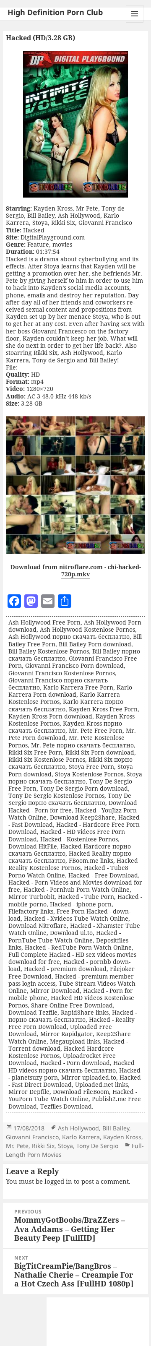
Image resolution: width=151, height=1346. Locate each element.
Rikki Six (43, 1146)
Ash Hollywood (78, 1128)
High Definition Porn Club (55, 12)
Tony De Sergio (97, 1146)
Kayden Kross (122, 1137)
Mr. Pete (17, 1146)
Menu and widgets (134, 22)
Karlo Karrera (81, 1137)
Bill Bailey (115, 1128)
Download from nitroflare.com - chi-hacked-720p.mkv (75, 570)
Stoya (65, 1146)
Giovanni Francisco (32, 1137)
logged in (58, 1181)
